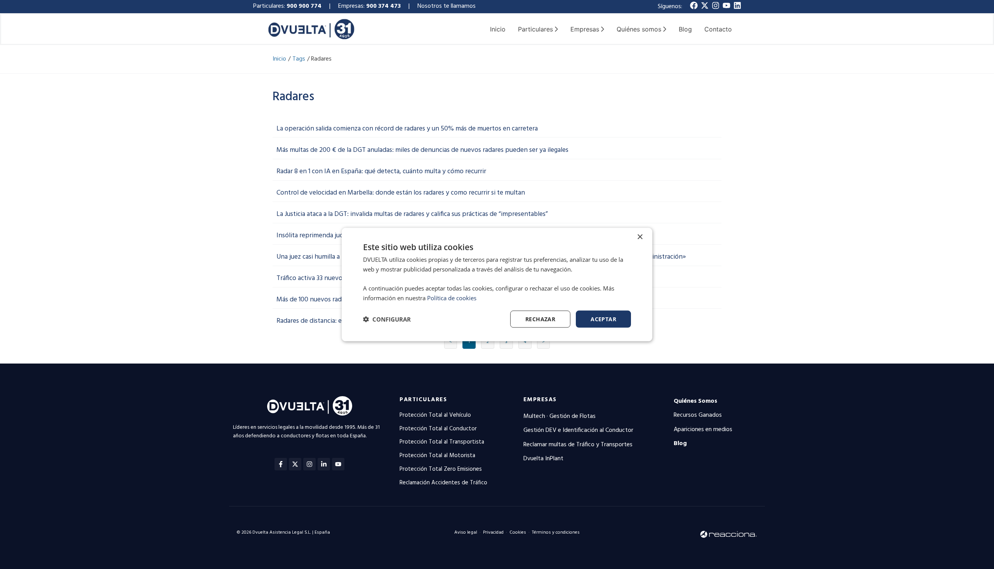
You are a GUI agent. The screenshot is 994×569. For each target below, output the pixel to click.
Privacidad (493, 532)
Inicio (498, 29)
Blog (685, 29)
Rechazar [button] (540, 318)
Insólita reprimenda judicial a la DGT (328, 235)
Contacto (718, 29)
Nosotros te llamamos (447, 6)
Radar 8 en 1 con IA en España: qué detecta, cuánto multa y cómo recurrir (381, 171)
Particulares (423, 399)
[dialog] (497, 284)
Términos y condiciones (556, 532)
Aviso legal (465, 532)
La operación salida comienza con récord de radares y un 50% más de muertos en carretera (407, 128)
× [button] (640, 237)
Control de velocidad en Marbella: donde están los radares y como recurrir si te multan (400, 192)
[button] (387, 319)
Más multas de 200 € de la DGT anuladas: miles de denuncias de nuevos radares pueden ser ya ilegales (422, 150)
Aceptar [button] (603, 318)
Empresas (540, 399)
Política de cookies (451, 297)
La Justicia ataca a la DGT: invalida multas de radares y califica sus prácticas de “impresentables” (412, 214)
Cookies (517, 532)
